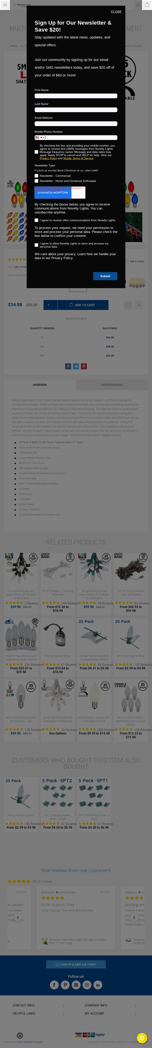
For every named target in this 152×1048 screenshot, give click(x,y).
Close (116, 12)
